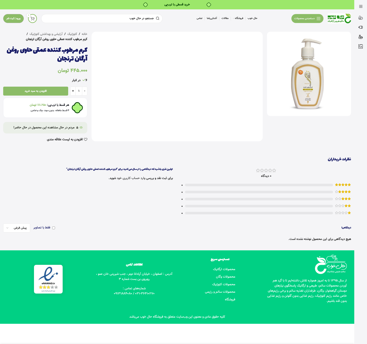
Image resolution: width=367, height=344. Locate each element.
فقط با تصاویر (41, 227)
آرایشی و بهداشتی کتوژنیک (46, 34)
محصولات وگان (225, 276)
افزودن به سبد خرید (36, 91)
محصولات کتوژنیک (223, 284)
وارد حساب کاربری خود (131, 178)
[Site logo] (339, 18)
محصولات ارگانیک (224, 269)
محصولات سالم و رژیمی (220, 292)
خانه (84, 34)
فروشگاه (230, 299)
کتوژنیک (72, 34)
